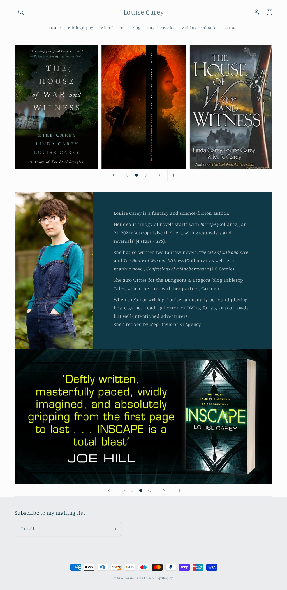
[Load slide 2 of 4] (132, 490)
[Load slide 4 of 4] (149, 490)
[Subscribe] (113, 529)
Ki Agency (189, 324)
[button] (21, 12)
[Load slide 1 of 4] (123, 490)
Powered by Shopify (158, 578)
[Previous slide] (113, 175)
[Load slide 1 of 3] (127, 175)
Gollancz (195, 260)
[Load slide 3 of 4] (140, 490)
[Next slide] (159, 175)
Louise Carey (134, 578)
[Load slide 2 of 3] (136, 175)
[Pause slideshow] (173, 175)
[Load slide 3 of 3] (145, 175)
